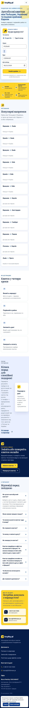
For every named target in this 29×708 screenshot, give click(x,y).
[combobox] (14, 46)
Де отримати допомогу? (14, 579)
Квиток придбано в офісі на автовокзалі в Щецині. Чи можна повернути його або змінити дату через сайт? (14, 549)
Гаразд (6, 704)
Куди (4, 55)
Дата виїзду (6, 62)
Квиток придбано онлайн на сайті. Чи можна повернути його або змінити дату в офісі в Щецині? (14, 562)
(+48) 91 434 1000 (9, 667)
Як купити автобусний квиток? (15, 496)
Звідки (4, 43)
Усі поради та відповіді (7, 431)
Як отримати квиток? (14, 528)
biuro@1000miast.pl (9, 670)
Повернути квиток (10, 471)
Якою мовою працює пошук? (14, 514)
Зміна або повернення (8, 654)
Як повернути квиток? (14, 540)
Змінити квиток (9, 465)
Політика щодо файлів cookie (11, 658)
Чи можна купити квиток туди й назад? (14, 521)
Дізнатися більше (11, 701)
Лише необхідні (14, 704)
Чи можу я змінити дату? (14, 534)
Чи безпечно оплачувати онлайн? (14, 572)
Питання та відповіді (8, 651)
